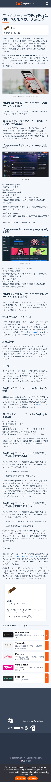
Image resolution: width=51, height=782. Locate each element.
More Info (32, 778)
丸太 (13, 28)
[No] (48, 773)
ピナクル (40, 405)
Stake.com (32, 332)
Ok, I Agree (20, 778)
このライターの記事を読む (19, 616)
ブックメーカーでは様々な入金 (28, 556)
